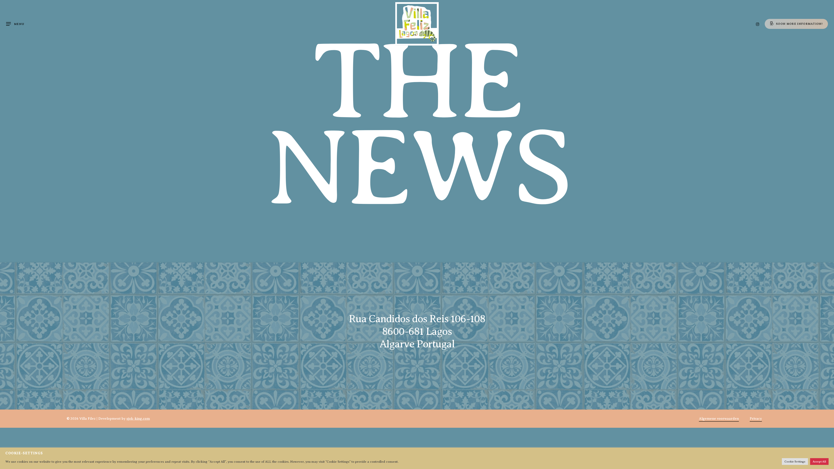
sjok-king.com (138, 419)
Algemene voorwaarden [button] (719, 419)
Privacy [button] (756, 419)
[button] (15, 24)
